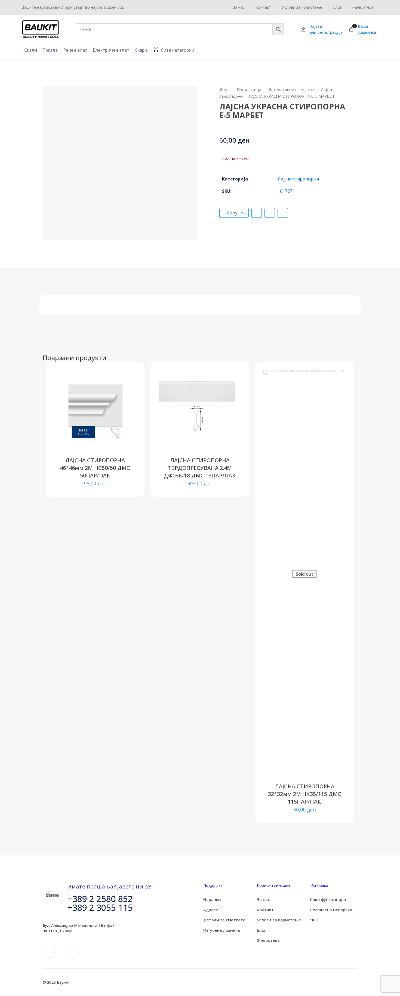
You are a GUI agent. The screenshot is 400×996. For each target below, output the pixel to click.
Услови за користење (279, 920)
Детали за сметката (224, 920)
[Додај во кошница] (128, 378)
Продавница (249, 89)
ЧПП (314, 920)
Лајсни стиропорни (298, 179)
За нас (263, 899)
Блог (261, 930)
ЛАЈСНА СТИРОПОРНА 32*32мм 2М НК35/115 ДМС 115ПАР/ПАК (304, 794)
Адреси (211, 909)
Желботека (268, 940)
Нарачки (212, 899)
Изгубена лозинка (221, 930)
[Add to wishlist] (128, 401)
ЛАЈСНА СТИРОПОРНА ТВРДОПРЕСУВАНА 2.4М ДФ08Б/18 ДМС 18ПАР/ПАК (200, 467)
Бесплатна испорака (331, 909)
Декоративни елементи (291, 89)
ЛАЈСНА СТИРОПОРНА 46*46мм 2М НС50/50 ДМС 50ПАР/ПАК (95, 467)
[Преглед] (128, 413)
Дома (224, 89)
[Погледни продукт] (128, 389)
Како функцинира (328, 899)
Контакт (265, 909)
